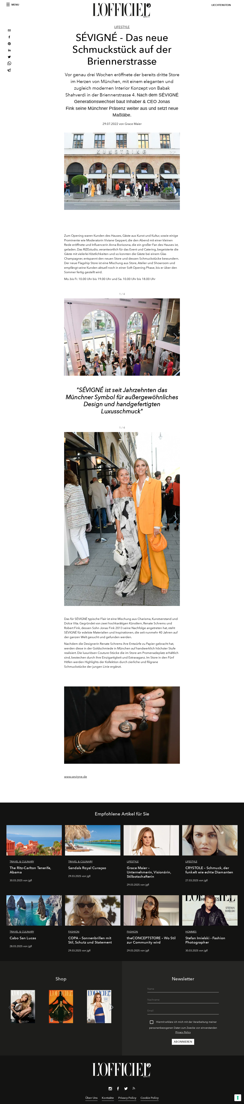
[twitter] (9, 57)
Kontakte (108, 1098)
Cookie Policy (150, 1098)
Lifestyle (122, 27)
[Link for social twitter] (126, 1089)
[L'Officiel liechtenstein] (122, 10)
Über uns (91, 1098)
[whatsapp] (9, 64)
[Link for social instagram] (110, 1089)
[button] (175, 337)
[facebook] (9, 37)
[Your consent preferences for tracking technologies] (237, 1097)
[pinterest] (9, 44)
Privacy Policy (183, 1032)
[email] (9, 31)
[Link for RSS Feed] (134, 1089)
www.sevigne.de (75, 776)
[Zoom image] (122, 725)
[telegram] (9, 70)
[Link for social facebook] (118, 1089)
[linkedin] (9, 50)
